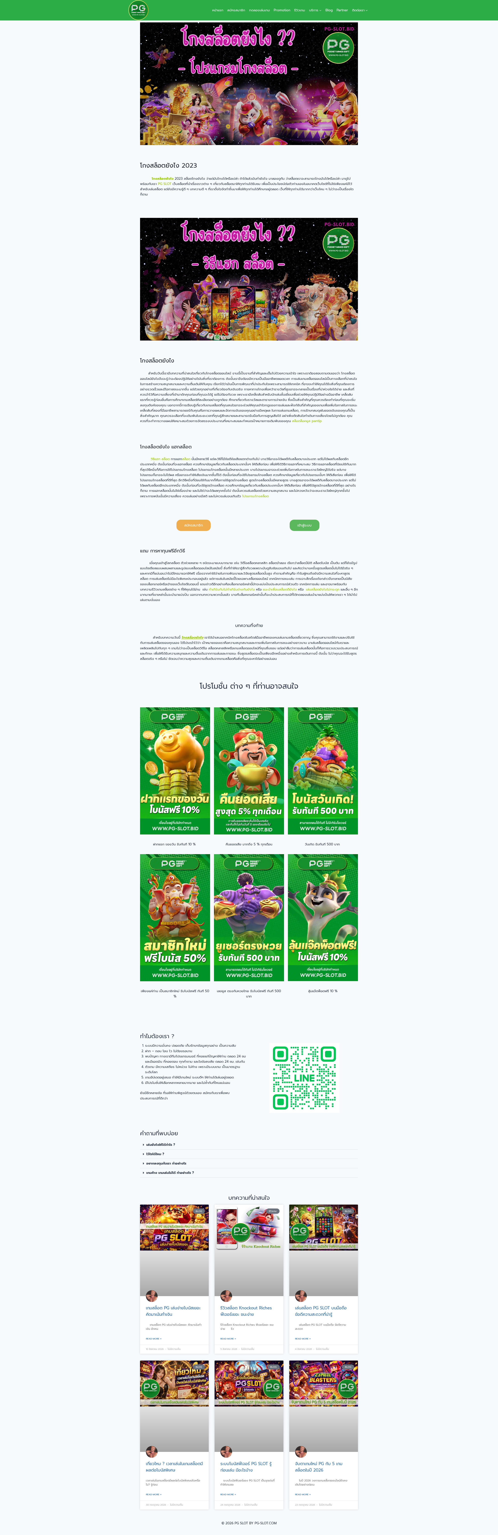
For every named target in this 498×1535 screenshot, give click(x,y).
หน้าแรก (217, 10)
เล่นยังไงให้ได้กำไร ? (160, 1144)
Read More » (153, 1338)
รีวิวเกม (299, 10)
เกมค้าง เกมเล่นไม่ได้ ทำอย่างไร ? (170, 1172)
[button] (249, 1144)
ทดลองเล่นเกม (259, 10)
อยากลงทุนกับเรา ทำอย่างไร (166, 1163)
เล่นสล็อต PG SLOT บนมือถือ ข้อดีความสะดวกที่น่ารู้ (321, 1311)
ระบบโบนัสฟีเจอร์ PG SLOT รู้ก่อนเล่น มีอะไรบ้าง (246, 1467)
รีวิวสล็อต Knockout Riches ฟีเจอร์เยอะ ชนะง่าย (246, 1311)
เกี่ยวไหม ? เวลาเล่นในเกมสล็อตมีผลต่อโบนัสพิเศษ (174, 1467)
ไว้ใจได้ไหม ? (155, 1154)
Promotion (282, 10)
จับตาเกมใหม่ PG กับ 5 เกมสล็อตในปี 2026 (318, 1467)
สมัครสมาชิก (236, 10)
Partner (342, 10)
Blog (329, 10)
